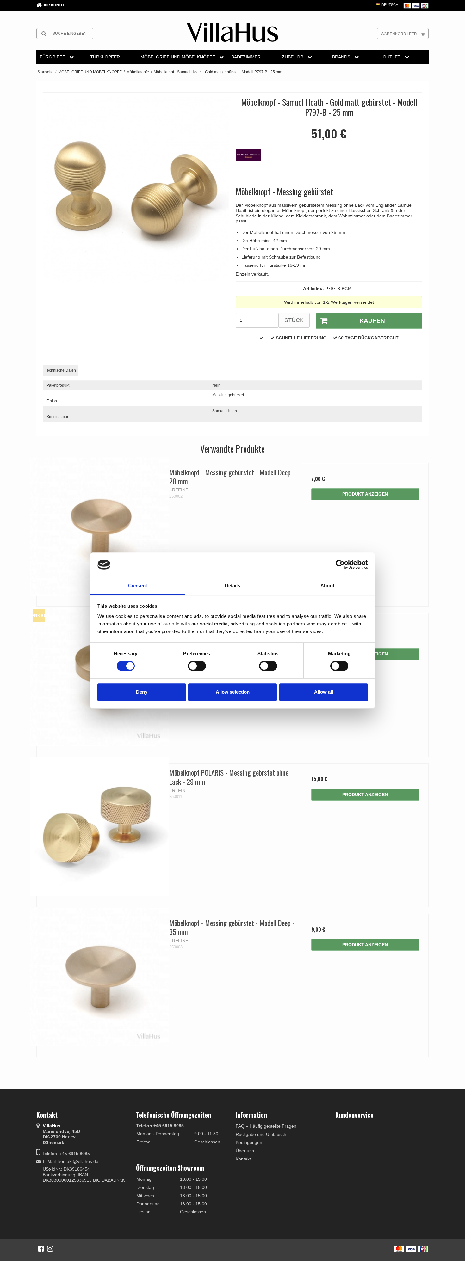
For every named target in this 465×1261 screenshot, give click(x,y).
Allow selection (233, 692)
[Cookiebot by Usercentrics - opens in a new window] (340, 565)
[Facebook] (41, 1248)
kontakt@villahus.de (78, 1161)
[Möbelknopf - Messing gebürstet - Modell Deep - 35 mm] (99, 977)
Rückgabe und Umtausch (261, 1134)
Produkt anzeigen (365, 493)
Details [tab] (232, 585)
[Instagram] (50, 1248)
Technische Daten (60, 370)
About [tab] (327, 585)
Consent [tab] (137, 585)
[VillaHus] (232, 32)
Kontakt (243, 1158)
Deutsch (389, 5)
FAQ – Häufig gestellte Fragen (266, 1126)
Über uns (245, 1150)
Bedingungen (249, 1142)
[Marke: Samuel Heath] (251, 165)
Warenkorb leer (399, 34)
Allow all (323, 692)
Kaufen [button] (372, 320)
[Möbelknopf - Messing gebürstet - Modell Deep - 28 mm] (99, 526)
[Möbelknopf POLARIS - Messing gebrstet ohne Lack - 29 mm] (99, 826)
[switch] (197, 666)
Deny (141, 692)
